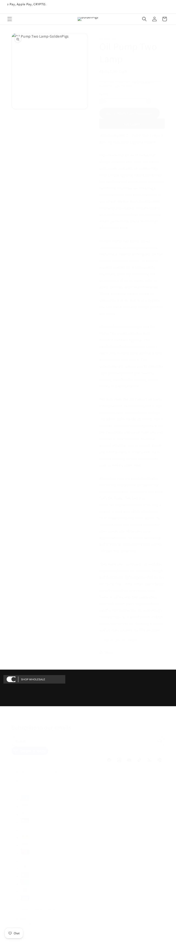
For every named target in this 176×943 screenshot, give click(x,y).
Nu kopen (132, 124)
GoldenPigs (26, 909)
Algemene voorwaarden (24, 923)
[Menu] (10, 19)
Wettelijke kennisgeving (24, 932)
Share (109, 652)
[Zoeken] (144, 19)
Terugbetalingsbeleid (23, 913)
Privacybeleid (19, 918)
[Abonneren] (159, 741)
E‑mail (21, 741)
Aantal (103, 94)
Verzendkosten (141, 81)
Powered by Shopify (44, 909)
